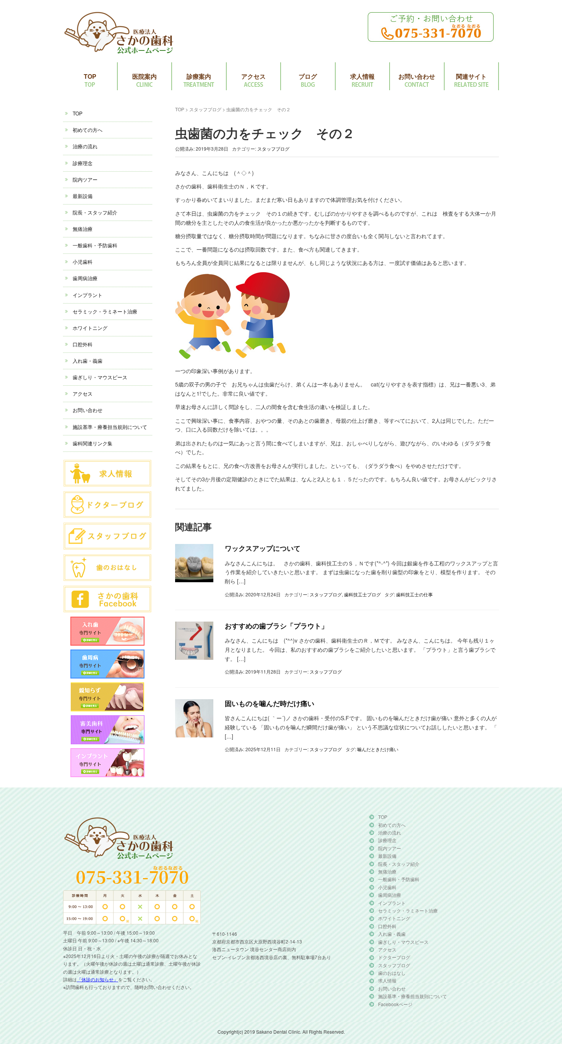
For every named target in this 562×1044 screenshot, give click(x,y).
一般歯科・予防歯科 (95, 245)
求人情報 (362, 76)
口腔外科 (83, 344)
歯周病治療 (85, 278)
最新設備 (83, 196)
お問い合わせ (416, 76)
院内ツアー (85, 179)
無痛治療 (83, 228)
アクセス (253, 76)
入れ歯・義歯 (87, 360)
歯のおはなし (392, 972)
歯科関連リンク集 (92, 443)
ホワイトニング (90, 327)
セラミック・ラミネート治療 (105, 311)
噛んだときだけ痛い (377, 749)
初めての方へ (87, 129)
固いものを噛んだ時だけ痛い (269, 703)
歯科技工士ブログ (362, 594)
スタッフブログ (205, 109)
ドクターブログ (394, 957)
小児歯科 (83, 261)
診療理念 (83, 163)
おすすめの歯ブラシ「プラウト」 (276, 626)
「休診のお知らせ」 (97, 979)
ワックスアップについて (262, 548)
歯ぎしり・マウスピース (100, 377)
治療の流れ (85, 146)
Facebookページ (395, 1004)
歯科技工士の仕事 (414, 594)
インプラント (87, 295)
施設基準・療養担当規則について (110, 426)
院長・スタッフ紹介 (95, 212)
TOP (90, 76)
